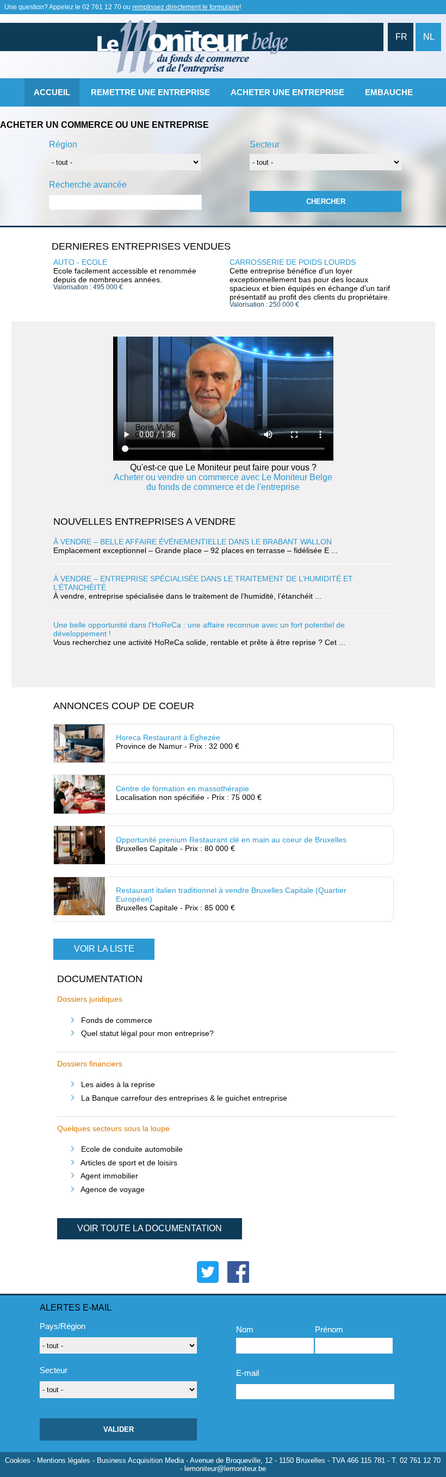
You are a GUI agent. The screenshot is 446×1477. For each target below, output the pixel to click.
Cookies (17, 1460)
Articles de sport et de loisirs (128, 1162)
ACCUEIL (52, 92)
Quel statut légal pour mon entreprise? (147, 1033)
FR (401, 36)
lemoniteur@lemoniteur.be (225, 1468)
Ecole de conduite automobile (132, 1149)
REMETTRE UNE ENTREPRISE (150, 92)
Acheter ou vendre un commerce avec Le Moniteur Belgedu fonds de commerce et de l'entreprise (223, 482)
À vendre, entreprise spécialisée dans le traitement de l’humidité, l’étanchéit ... (203, 587)
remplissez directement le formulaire (185, 7)
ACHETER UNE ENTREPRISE (287, 92)
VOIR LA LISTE (104, 948)
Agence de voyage (112, 1189)
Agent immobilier (109, 1175)
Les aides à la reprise (118, 1084)
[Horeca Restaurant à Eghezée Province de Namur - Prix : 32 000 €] (219, 757)
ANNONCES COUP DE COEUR (123, 705)
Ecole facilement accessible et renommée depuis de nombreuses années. (124, 274)
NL (429, 36)
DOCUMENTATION (100, 978)
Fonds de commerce (116, 1020)
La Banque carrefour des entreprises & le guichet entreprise (184, 1098)
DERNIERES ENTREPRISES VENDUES (141, 246)
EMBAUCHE (389, 92)
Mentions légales (63, 1460)
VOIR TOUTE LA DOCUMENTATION (149, 1228)
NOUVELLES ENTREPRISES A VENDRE (144, 521)
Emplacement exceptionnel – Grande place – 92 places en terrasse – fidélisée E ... (195, 546)
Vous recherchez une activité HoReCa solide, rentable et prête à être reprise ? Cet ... (199, 633)
